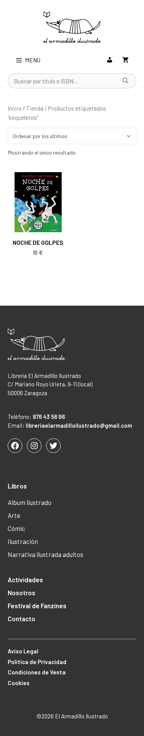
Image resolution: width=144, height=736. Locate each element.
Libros (17, 486)
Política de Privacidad (37, 661)
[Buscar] (125, 81)
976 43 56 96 (49, 416)
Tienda (34, 108)
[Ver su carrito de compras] (125, 60)
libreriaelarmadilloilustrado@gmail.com (79, 425)
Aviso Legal (23, 651)
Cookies (19, 682)
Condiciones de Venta (37, 672)
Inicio (15, 108)
